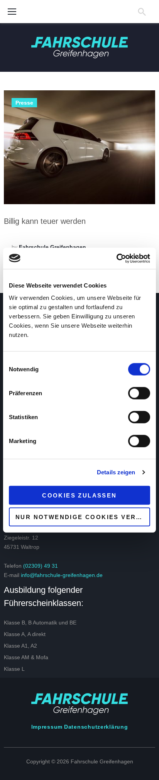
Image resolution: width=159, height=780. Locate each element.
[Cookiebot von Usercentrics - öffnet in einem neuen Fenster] (116, 258)
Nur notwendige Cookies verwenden (82, 517)
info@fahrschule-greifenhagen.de (62, 575)
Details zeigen (116, 472)
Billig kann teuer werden (45, 221)
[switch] (139, 393)
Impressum (47, 727)
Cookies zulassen (79, 495)
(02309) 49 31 (40, 566)
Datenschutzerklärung (96, 727)
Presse (24, 103)
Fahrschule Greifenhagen (52, 247)
